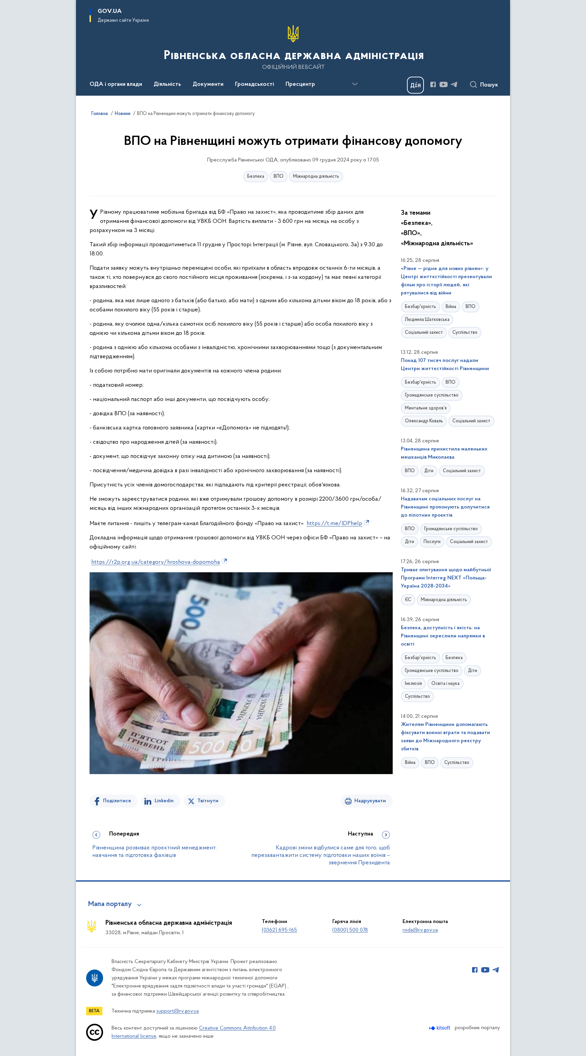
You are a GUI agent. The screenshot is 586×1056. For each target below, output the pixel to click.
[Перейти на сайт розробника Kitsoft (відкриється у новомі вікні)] (440, 1028)
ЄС (408, 599)
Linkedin (164, 801)
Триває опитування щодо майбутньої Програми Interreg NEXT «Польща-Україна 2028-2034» (446, 578)
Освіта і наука (445, 683)
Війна (451, 306)
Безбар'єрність (420, 306)
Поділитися (117, 801)
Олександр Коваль (424, 421)
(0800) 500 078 (350, 930)
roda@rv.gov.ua (420, 930)
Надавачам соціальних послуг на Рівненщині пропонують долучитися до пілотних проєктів (445, 507)
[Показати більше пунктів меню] (355, 84)
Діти (428, 471)
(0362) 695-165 (279, 930)
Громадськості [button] (254, 84)
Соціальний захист (424, 332)
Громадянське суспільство (431, 395)
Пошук (489, 85)
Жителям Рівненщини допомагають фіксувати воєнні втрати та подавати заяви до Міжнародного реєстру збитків (445, 737)
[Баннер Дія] (415, 85)
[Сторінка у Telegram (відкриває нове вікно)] (454, 84)
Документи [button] (208, 84)
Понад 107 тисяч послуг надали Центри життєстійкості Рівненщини (445, 364)
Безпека (255, 176)
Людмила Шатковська (427, 319)
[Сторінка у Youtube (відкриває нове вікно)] (444, 84)
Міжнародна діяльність (316, 176)
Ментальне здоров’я (426, 408)
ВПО (279, 176)
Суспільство (464, 332)
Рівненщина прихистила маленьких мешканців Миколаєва (444, 453)
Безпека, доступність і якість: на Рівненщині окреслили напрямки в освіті (443, 636)
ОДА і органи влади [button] (116, 84)
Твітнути (207, 801)
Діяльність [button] (167, 84)
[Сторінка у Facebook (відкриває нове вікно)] (433, 84)
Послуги (432, 541)
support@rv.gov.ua (177, 1011)
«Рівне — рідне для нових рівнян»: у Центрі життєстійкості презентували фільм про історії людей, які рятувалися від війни (446, 281)
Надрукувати (370, 801)
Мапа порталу (110, 904)
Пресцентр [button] (300, 84)
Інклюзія (413, 683)
